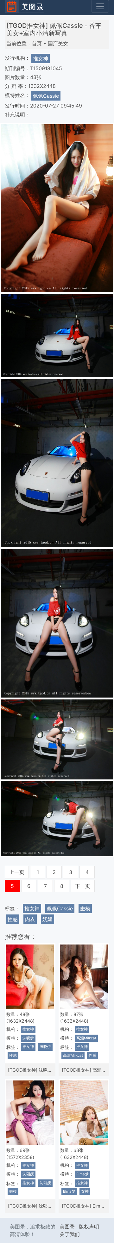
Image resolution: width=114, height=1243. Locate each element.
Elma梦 (82, 1174)
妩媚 (47, 919)
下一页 (82, 886)
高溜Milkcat (86, 1038)
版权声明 (89, 1226)
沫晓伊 (28, 1038)
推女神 (40, 58)
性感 (13, 919)
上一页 (16, 872)
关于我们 (70, 1234)
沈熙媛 (28, 1174)
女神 (85, 1191)
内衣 (30, 919)
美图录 (67, 1226)
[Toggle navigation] (100, 6)
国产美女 (58, 43)
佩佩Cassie (46, 96)
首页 (37, 43)
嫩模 (85, 908)
